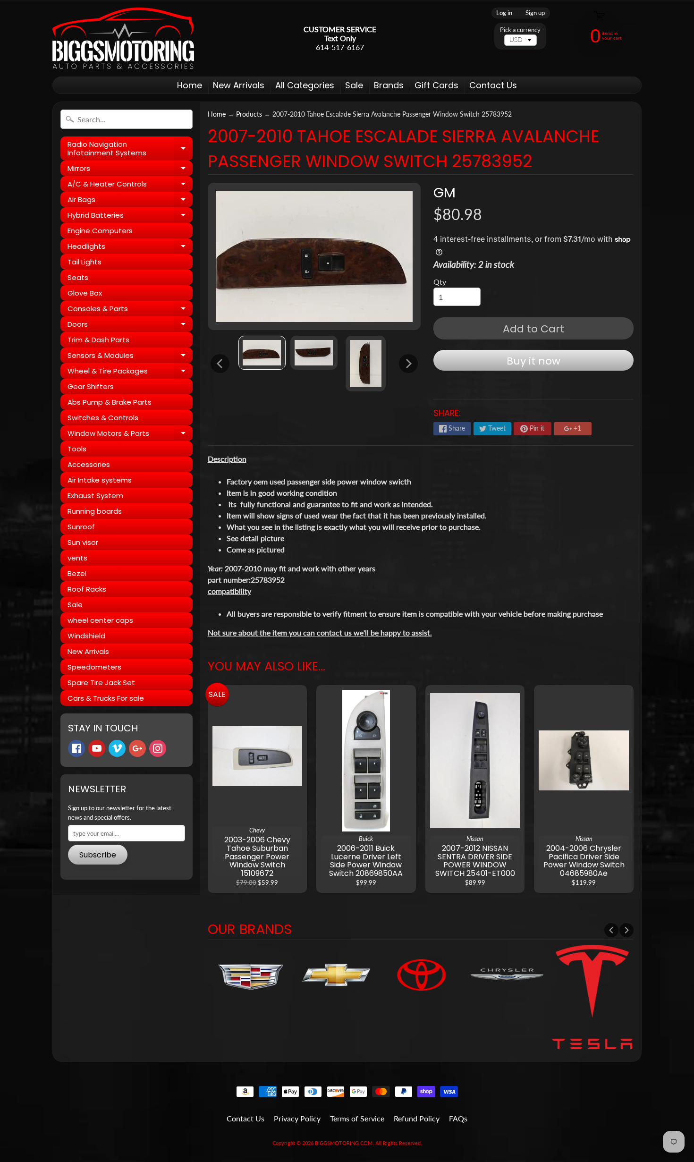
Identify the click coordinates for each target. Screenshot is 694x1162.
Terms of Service (357, 1118)
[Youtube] (96, 748)
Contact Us (493, 85)
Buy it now (533, 361)
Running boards (95, 511)
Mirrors (130, 169)
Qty (439, 281)
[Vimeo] (117, 748)
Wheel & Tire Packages (130, 372)
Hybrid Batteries (130, 216)
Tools (77, 449)
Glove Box (85, 293)
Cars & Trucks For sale (106, 698)
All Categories (304, 85)
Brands (389, 85)
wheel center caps (100, 620)
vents (77, 558)
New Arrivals (238, 85)
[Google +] (137, 748)
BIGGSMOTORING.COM (343, 1143)
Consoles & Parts (130, 310)
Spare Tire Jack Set (101, 682)
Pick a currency (520, 30)
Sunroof (81, 527)
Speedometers (94, 667)
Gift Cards (436, 85)
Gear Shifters (91, 386)
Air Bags (130, 201)
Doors (130, 325)
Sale (354, 85)
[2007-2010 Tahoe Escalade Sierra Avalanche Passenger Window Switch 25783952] (262, 353)
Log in (504, 13)
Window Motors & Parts (130, 434)
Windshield (86, 636)
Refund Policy (417, 1118)
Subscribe (97, 854)
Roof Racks (87, 589)
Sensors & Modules (130, 356)
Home (189, 85)
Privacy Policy (297, 1118)
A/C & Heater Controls (130, 185)
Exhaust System (95, 495)
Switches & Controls (103, 418)
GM (444, 192)
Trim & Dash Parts (98, 340)
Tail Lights (85, 262)
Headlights (130, 247)
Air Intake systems (100, 480)
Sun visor (83, 542)
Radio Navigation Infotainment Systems (130, 149)
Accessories (89, 464)
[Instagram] (157, 748)
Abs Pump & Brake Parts (110, 402)
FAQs (458, 1118)
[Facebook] (76, 748)
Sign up (535, 13)
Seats (78, 277)
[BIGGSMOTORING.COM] (123, 38)
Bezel (77, 573)
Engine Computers (100, 231)
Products (249, 114)
